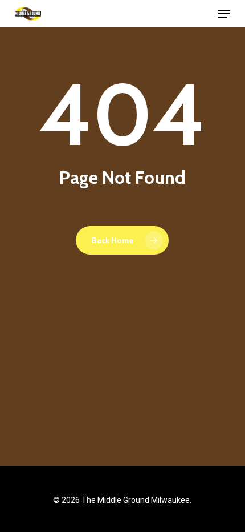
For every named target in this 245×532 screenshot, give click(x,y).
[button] (224, 13)
